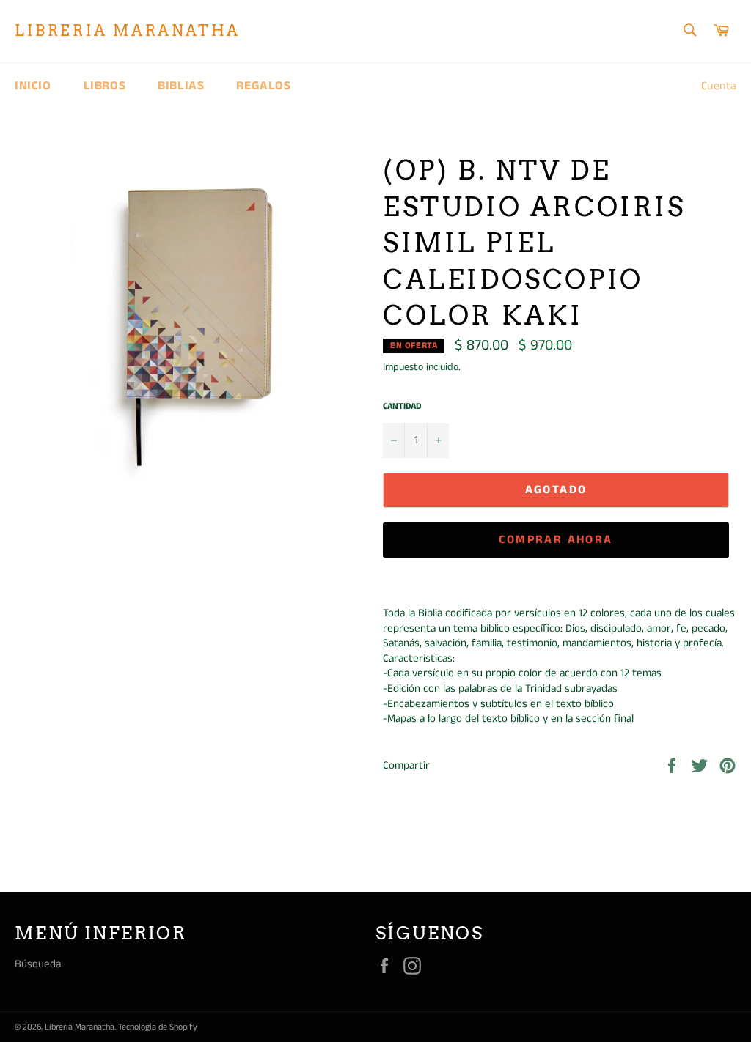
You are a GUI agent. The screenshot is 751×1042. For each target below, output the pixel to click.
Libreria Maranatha (128, 31)
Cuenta (718, 86)
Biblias (181, 86)
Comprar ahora (555, 539)
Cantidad (402, 407)
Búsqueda (38, 964)
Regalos (263, 86)
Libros (105, 86)
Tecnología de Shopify (157, 1027)
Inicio (33, 86)
